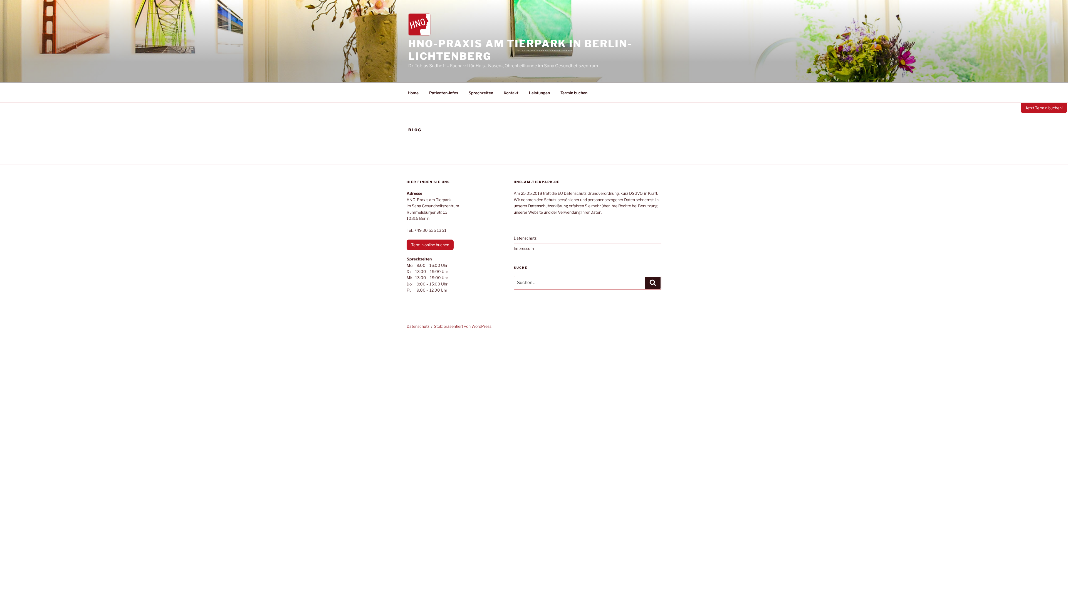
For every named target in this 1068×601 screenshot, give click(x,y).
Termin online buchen (430, 244)
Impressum (524, 248)
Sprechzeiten (481, 92)
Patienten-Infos (443, 92)
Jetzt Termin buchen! (1043, 107)
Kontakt (511, 92)
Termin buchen (573, 92)
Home (413, 92)
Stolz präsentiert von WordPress (462, 326)
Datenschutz (525, 238)
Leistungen (539, 92)
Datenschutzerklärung (548, 205)
